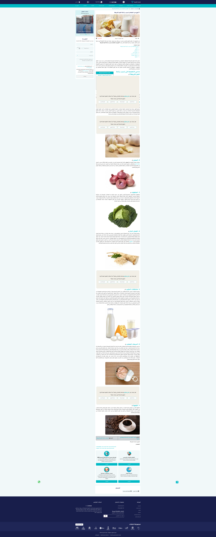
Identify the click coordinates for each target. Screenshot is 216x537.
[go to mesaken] (83, 528)
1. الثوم (137, 48)
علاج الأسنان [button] (102, 101)
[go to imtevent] (139, 528)
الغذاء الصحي (135, 491)
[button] (89, 34)
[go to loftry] (89, 528)
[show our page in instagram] (111, 2)
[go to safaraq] (96, 528)
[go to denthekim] (102, 528)
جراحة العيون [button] (112, 101)
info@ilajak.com (121, 508)
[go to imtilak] (108, 528)
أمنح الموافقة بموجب (85, 67)
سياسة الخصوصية (137, 514)
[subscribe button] (105, 516)
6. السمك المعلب (134, 55)
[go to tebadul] (114, 528)
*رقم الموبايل (85, 47)
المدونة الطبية (111, 5)
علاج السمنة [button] (122, 101)
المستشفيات (138, 508)
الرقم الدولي (78, 47)
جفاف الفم (137, 164)
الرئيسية (136, 8)
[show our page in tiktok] (109, 2)
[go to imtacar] (120, 528)
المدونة (132, 8)
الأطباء (139, 510)
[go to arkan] (132, 528)
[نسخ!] (132, 160)
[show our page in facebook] (114, 2)
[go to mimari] (77, 528)
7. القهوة (136, 56)
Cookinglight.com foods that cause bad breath (106, 446)
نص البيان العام (85, 70)
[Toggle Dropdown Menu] (88, 2)
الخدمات (120, 5)
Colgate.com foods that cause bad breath (105, 448)
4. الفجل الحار (135, 52)
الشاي (131, 241)
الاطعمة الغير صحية (127, 491)
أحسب (129, 464)
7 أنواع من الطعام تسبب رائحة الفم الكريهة (120, 8)
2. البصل (136, 49)
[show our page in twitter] (112, 2)
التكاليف (139, 512)
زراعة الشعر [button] (132, 101)
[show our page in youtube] (115, 2)
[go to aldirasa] (126, 528)
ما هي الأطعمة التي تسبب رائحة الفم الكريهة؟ (129, 46)
